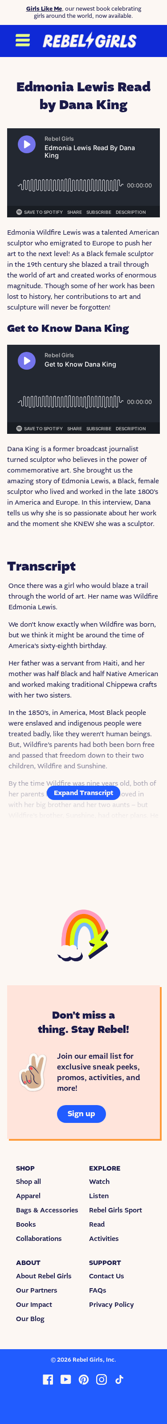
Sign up (81, 1114)
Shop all (28, 1181)
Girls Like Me (44, 9)
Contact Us (106, 1276)
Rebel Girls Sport (115, 1210)
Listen (99, 1195)
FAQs (97, 1290)
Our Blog (30, 1318)
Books (26, 1224)
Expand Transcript (83, 792)
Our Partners (36, 1290)
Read (97, 1224)
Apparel (28, 1195)
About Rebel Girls (44, 1276)
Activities (104, 1238)
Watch (99, 1181)
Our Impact (34, 1304)
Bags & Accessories (47, 1210)
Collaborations (39, 1238)
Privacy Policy (111, 1304)
